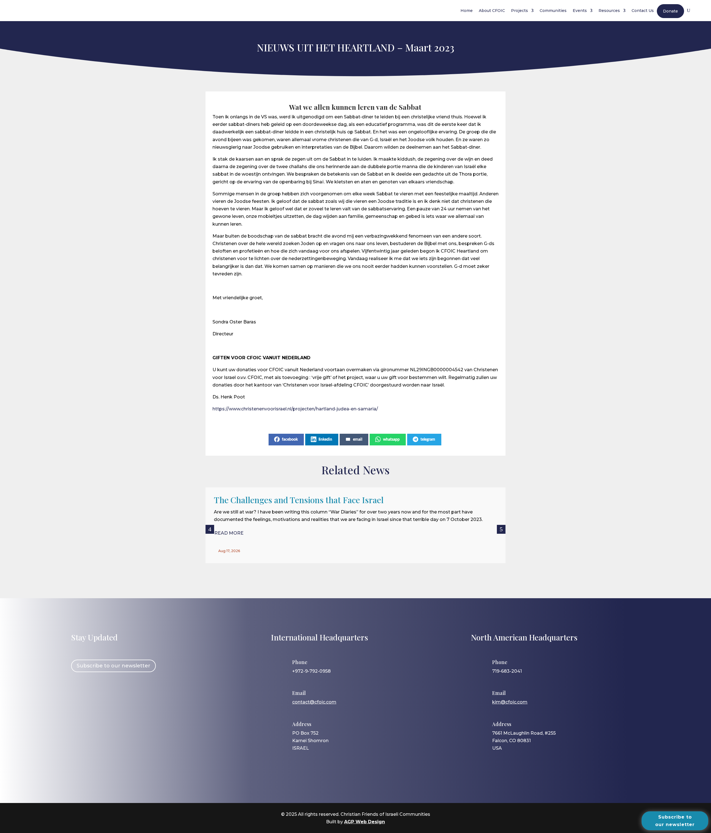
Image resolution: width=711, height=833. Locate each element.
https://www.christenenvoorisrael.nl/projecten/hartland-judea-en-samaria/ (295, 408)
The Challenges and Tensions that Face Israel (299, 499)
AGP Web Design (364, 821)
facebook (290, 440)
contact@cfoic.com (314, 702)
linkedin (325, 440)
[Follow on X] (110, 695)
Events (580, 10)
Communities (553, 10)
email (357, 440)
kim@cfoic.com (509, 702)
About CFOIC (492, 10)
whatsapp (391, 440)
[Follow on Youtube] (126, 695)
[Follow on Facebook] (78, 695)
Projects (519, 10)
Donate (670, 11)
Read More (229, 533)
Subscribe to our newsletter (113, 666)
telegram (427, 440)
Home (466, 10)
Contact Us (643, 10)
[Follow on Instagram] (94, 695)
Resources (609, 10)
